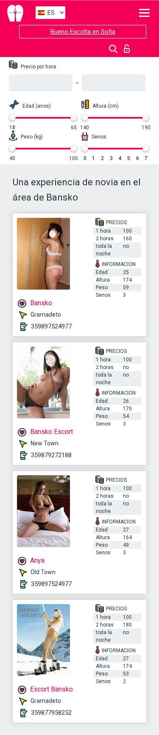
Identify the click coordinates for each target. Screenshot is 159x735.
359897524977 (51, 326)
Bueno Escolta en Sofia (82, 31)
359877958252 (51, 712)
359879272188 (51, 455)
